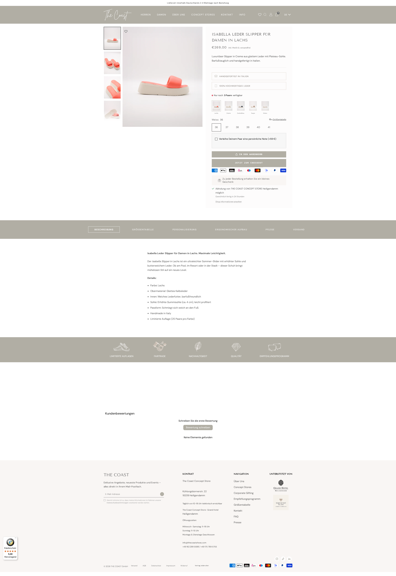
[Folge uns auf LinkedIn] (289, 559)
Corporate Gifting (244, 493)
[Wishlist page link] (259, 14)
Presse (237, 522)
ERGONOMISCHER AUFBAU (231, 229)
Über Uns (239, 481)
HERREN (146, 14)
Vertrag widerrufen (202, 566)
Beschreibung (104, 229)
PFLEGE (270, 229)
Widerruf (184, 566)
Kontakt (238, 510)
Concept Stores (242, 487)
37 (227, 127)
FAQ (236, 516)
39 (247, 127)
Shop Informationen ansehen (228, 201)
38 (237, 127)
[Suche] (265, 15)
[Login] (270, 15)
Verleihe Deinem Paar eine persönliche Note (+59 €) (247, 138)
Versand (134, 566)
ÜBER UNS (178, 14)
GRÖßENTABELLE (143, 229)
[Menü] (15, 538)
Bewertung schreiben (198, 427)
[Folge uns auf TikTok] (283, 559)
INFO (242, 14)
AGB (144, 566)
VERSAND (299, 229)
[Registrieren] (162, 494)
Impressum (170, 566)
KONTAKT (227, 14)
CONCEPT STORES (203, 14)
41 (269, 127)
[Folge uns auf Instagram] (277, 559)
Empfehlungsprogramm (247, 499)
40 (258, 127)
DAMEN (161, 14)
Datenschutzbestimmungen (118, 503)
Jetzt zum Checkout (249, 163)
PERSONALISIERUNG (184, 229)
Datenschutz (156, 566)
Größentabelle (242, 504)
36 (216, 127)
